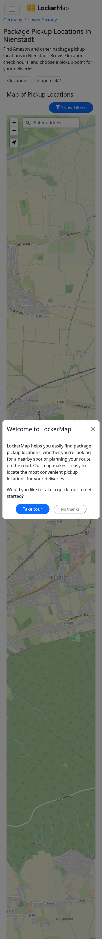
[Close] (93, 429)
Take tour (32, 509)
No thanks (70, 509)
